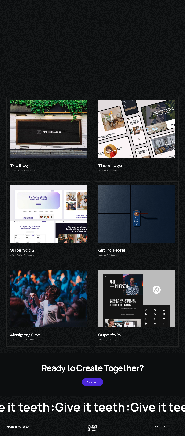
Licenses (91, 428)
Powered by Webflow (17, 427)
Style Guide (92, 425)
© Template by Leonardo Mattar (167, 427)
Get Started (92, 427)
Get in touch (92, 382)
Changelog (92, 430)
